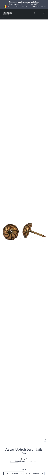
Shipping (14, 461)
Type (24, 469)
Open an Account (39, 7)
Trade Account (21, 7)
